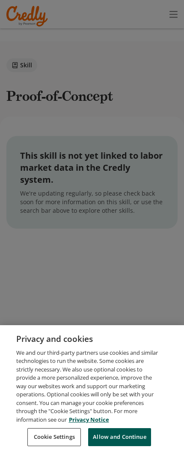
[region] (92, 389)
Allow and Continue (119, 437)
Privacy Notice (89, 419)
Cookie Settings (54, 437)
